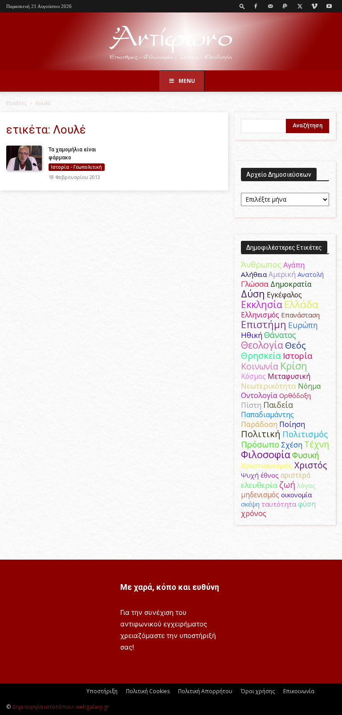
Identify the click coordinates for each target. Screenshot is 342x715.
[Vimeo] (314, 6)
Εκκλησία (261, 304)
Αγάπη (294, 265)
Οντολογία (259, 395)
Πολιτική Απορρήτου (205, 691)
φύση (307, 504)
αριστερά (295, 475)
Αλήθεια (254, 274)
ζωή (287, 485)
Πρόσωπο (260, 444)
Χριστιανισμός (267, 465)
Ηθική (251, 335)
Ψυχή (250, 475)
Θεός (295, 345)
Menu (187, 81)
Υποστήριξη (102, 691)
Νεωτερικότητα (268, 386)
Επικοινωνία (298, 691)
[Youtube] (329, 6)
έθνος (270, 475)
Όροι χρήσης (258, 691)
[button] (242, 6)
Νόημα (309, 386)
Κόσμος (253, 376)
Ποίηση (292, 424)
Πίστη (251, 405)
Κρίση (293, 365)
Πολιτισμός (305, 434)
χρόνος (253, 513)
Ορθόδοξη (295, 395)
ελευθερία (259, 485)
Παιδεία (278, 404)
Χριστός (310, 465)
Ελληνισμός (260, 315)
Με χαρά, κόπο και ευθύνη (169, 587)
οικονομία (296, 494)
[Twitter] (299, 6)
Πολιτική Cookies (148, 691)
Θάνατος (280, 334)
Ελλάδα (301, 304)
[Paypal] (285, 6)
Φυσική (305, 455)
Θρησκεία (261, 355)
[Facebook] (255, 6)
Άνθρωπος (261, 264)
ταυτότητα (278, 504)
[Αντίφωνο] (171, 42)
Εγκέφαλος (284, 295)
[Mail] (270, 6)
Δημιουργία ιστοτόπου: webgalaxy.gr (60, 707)
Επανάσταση (300, 314)
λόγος (306, 485)
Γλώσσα (255, 284)
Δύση (253, 293)
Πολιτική (261, 434)
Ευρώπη (303, 325)
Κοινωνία (259, 366)
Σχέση (291, 445)
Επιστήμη (263, 324)
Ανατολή (310, 274)
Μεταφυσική (289, 376)
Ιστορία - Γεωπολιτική (76, 167)
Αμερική (282, 274)
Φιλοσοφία (265, 454)
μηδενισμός (260, 495)
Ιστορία (298, 355)
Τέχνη (316, 444)
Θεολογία (262, 344)
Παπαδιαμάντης (267, 414)
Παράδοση (259, 424)
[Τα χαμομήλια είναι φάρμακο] (24, 158)
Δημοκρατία (290, 284)
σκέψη (250, 504)
